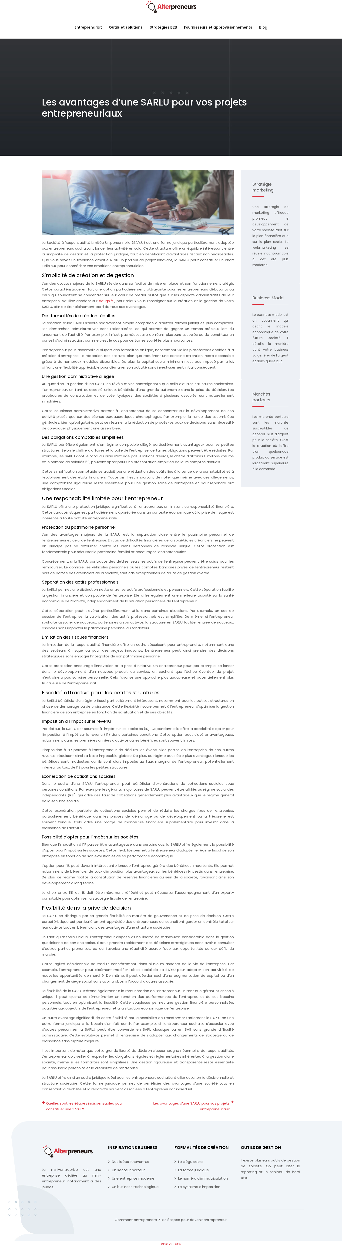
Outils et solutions (126, 27)
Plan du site (171, 1244)
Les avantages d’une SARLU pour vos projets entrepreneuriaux (191, 1106)
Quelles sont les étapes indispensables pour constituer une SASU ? (84, 1106)
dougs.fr (106, 300)
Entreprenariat (88, 27)
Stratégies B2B (163, 27)
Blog (263, 27)
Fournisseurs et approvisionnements (218, 27)
